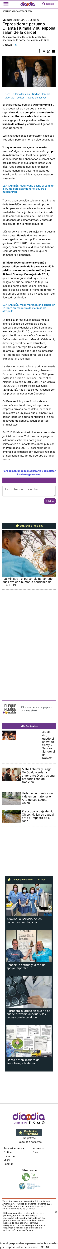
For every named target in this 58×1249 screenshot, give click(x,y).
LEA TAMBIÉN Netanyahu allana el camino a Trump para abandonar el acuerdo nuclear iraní (28, 188)
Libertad (9, 97)
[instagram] (43, 1122)
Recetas (8, 1163)
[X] (34, 1122)
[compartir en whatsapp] (48, 51)
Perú (7, 94)
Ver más (41, 879)
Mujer (7, 1160)
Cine (35, 1152)
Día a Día (9, 1156)
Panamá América (14, 1148)
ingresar (50, 3)
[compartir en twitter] (43, 51)
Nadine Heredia (41, 94)
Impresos (38, 1148)
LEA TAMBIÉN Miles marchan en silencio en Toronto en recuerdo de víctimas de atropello (28, 307)
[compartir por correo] (53, 51)
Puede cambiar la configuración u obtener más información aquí (22, 1228)
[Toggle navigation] (6, 3)
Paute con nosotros (30, 1141)
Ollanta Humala (21, 94)
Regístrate (29, 1138)
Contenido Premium (31, 525)
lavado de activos (37, 97)
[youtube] (38, 1122)
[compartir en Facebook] (39, 51)
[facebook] (29, 1122)
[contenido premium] (29, 1132)
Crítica (8, 1152)
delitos (20, 97)
